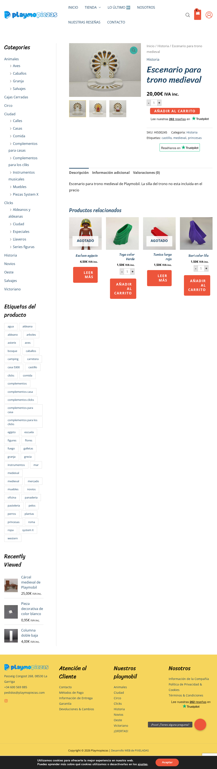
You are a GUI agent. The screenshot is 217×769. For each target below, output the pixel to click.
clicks (11, 375)
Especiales (21, 231)
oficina (12, 497)
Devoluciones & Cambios (76, 709)
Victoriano (12, 289)
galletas (28, 448)
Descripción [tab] (79, 172)
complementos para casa (20, 410)
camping (13, 359)
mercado (33, 481)
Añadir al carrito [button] (123, 288)
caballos (31, 351)
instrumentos (16, 465)
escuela (29, 432)
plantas (29, 514)
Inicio (73, 7)
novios (31, 489)
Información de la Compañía (189, 679)
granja (11, 457)
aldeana (27, 326)
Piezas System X (25, 194)
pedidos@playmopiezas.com (24, 693)
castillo (32, 367)
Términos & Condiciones (186, 695)
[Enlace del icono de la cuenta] (209, 15)
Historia (10, 255)
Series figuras (24, 246)
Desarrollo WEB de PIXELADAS (130, 750)
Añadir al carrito (175, 111)
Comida (19, 136)
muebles (13, 489)
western (13, 538)
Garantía (65, 704)
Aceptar (167, 762)
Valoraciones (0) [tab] (146, 172)
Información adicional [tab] (111, 172)
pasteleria (14, 505)
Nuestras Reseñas (84, 22)
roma (31, 522)
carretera (33, 359)
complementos (17, 383)
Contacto (116, 22)
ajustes (142, 764)
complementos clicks (21, 400)
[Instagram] (6, 701)
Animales (11, 59)
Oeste (9, 272)
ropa (11, 530)
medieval (13, 481)
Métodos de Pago (71, 693)
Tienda (91, 7)
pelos (32, 505)
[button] (134, 50)
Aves (16, 65)
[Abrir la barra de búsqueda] (188, 15)
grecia (28, 457)
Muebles (19, 186)
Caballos (19, 73)
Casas (17, 128)
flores (28, 440)
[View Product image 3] (117, 108)
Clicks (8, 202)
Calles (17, 120)
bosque (12, 351)
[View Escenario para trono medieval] (77, 108)
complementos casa (20, 392)
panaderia (31, 497)
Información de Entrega (76, 698)
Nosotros (146, 7)
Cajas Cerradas (16, 97)
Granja (18, 81)
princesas (13, 522)
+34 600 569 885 (15, 687)
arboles (31, 334)
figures (12, 440)
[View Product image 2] (97, 108)
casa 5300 (14, 367)
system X (28, 530)
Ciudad (9, 114)
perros (12, 514)
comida (27, 375)
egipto (12, 432)
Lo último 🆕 (119, 7)
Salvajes (19, 88)
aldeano (13, 334)
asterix (12, 343)
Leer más (88, 274)
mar (36, 465)
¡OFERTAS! (121, 731)
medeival (13, 473)
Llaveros (19, 239)
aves (28, 343)
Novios (9, 263)
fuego (11, 448)
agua (11, 326)
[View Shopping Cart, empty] (197, 15)
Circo (8, 105)
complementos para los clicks (22, 422)
